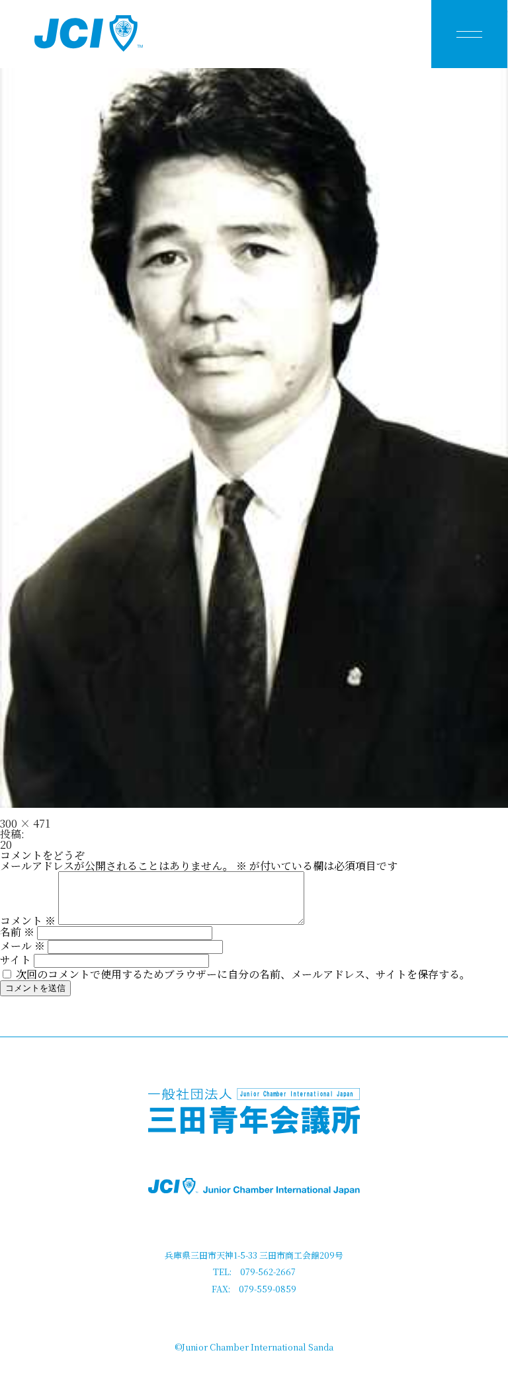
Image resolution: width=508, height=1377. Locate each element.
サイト (15, 959)
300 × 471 (25, 823)
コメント (28, 920)
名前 (17, 931)
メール (22, 945)
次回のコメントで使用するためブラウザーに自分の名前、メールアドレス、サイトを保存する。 (243, 974)
